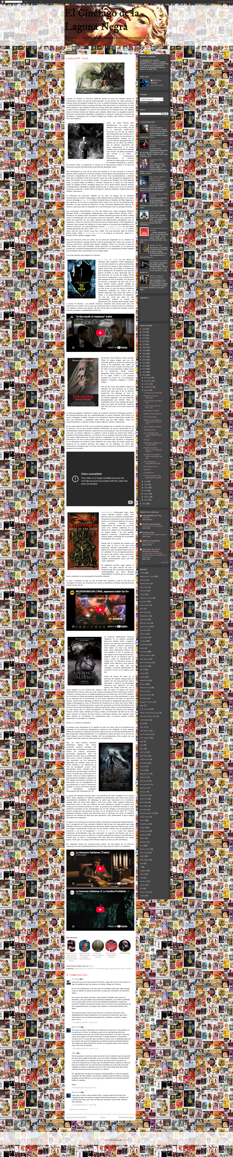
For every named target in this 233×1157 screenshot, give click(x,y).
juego (142, 741)
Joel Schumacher (146, 734)
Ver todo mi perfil (157, 85)
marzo (146, 494)
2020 (144, 347)
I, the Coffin (146, 518)
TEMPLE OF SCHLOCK (151, 541)
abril (146, 491)
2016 (144, 360)
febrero (147, 497)
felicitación (143, 691)
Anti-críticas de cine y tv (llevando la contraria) (151, 550)
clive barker (144, 637)
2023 (144, 338)
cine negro (143, 630)
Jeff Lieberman (145, 731)
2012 (144, 372)
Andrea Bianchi (145, 584)
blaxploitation (144, 616)
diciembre (148, 378)
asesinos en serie (146, 598)
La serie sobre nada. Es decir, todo (152, 407)
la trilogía (114, 226)
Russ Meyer (144, 806)
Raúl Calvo (76, 1027)
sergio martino (145, 817)
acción (142, 573)
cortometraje (144, 644)
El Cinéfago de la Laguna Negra (101, 20)
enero (146, 500)
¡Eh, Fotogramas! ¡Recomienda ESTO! (152, 462)
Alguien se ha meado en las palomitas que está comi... (152, 422)
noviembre (148, 381)
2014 (144, 366)
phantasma (144, 788)
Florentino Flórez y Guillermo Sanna (154, 534)
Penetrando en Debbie (151, 411)
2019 (144, 350)
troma (142, 863)
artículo (142, 594)
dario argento (144, 659)
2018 (144, 354)
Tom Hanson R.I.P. (148, 543)
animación (143, 591)
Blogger (125, 1140)
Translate (156, 102)
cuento (142, 648)
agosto (147, 390)
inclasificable (144, 720)
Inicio (102, 1117)
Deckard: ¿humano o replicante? (151, 397)
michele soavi (145, 759)
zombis (142, 896)
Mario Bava (144, 756)
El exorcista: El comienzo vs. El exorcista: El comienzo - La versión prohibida (159, 143)
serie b (142, 820)
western (142, 885)
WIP (141, 888)
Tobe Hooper (144, 860)
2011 (144, 375)
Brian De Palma (145, 623)
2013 (144, 369)
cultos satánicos (145, 655)
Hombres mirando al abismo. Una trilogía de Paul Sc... (153, 449)
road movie (144, 799)
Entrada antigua (126, 1117)
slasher (142, 828)
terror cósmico (126, 969)
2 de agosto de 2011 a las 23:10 (84, 1048)
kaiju (141, 745)
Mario (74, 1053)
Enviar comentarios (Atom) (106, 1125)
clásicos (143, 634)
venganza (143, 871)
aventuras (143, 601)
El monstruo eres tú (151, 466)
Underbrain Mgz (148, 532)
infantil (142, 723)
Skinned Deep (124, 953)
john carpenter (145, 738)
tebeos (142, 838)
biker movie (144, 612)
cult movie (88, 969)
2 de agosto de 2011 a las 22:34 (84, 1022)
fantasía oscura (145, 688)
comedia (143, 641)
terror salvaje (144, 853)
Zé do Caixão (144, 892)
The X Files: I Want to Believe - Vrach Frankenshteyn (157, 179)
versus (142, 874)
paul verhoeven (145, 784)
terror (117, 969)
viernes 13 (143, 881)
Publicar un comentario (78, 1109)
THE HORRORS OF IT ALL (152, 516)
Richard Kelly (144, 795)
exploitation (144, 680)
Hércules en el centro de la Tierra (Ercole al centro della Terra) (71, 957)
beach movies (145, 605)
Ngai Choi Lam (145, 774)
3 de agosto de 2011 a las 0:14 (84, 1088)
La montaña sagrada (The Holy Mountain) (159, 212)
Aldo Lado (143, 580)
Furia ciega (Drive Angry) (158, 261)
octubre (147, 384)
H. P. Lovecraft (98, 969)
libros (142, 749)
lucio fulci (143, 752)
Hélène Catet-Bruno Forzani (149, 713)
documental (144, 666)
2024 (144, 335)
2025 (144, 332)
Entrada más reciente (76, 1117)
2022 (144, 341)
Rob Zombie (144, 802)
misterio (142, 766)
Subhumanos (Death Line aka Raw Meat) (152, 444)
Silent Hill (147, 469)
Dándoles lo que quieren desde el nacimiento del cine (153, 456)
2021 (144, 344)
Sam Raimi (144, 810)
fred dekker (144, 698)
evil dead (143, 677)
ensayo (142, 673)
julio (146, 481)
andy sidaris (144, 587)
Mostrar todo (164, 562)
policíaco (143, 792)
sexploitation (144, 824)
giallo (141, 705)
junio (146, 484)
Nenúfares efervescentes (151, 524)
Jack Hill (143, 727)
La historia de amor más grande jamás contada (152, 477)
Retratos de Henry (156, 245)
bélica (142, 609)
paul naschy (110, 969)
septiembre (148, 387)
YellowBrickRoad (149, 430)
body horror (79, 969)
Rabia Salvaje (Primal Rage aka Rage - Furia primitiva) (84, 956)
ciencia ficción (145, 627)
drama (142, 670)
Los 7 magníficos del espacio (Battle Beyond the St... (153, 435)
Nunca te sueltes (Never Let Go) (98, 955)
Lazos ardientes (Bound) (152, 427)
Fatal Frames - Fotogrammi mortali (111, 955)
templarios (143, 842)
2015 (144, 363)
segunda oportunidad (147, 813)
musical (142, 770)
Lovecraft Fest (77, 58)
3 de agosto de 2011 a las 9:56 (84, 1105)
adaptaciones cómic (147, 576)
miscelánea (144, 763)
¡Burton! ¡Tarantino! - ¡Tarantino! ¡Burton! (157, 277)
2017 (144, 357)
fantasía (143, 684)
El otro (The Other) (150, 417)
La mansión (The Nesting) (153, 393)
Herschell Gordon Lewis (148, 716)
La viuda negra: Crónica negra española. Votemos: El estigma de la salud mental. (154, 555)
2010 (144, 504)
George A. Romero (146, 702)
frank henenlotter (146, 695)
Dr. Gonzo (75, 979)
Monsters (147, 440)
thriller (142, 856)
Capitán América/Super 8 (152, 414)
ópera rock (143, 777)
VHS (141, 878)
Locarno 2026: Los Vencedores (152, 526)
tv (140, 867)
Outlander (153, 125)
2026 (144, 329)
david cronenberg (146, 662)
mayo (146, 487)
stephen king (144, 831)
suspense (143, 835)
